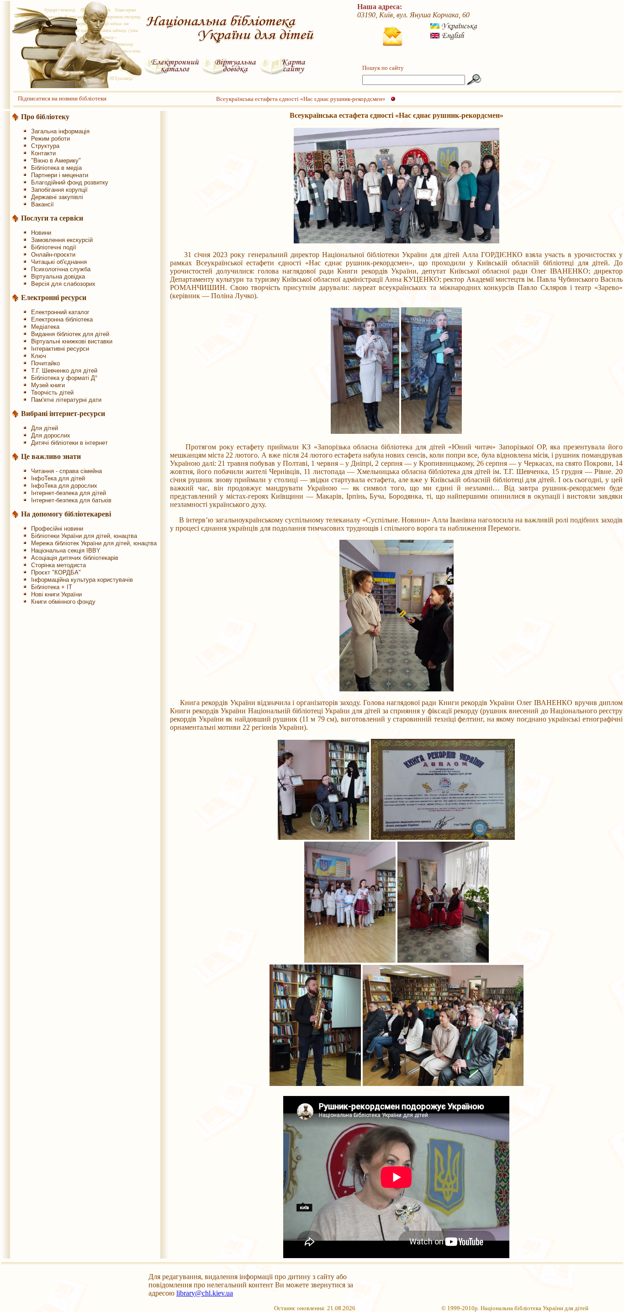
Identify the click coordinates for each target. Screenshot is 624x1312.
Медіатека (45, 326)
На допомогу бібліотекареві (66, 514)
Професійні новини (57, 528)
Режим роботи (50, 138)
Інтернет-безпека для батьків (71, 500)
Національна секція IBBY (65, 550)
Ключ (38, 356)
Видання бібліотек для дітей (70, 334)
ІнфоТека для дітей (58, 478)
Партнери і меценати (59, 175)
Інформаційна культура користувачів (82, 579)
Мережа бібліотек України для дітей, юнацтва (94, 543)
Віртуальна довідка (58, 276)
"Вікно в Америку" (56, 160)
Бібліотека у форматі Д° (64, 377)
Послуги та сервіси (52, 218)
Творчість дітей (52, 392)
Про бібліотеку (45, 117)
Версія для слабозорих (63, 283)
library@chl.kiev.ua (204, 1293)
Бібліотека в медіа (56, 167)
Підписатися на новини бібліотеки (62, 98)
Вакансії (42, 204)
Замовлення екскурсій (62, 240)
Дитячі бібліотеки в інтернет (69, 442)
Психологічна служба (60, 269)
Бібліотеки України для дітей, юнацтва (84, 535)
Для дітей (44, 428)
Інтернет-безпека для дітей (68, 493)
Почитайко (45, 363)
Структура (45, 145)
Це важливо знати (51, 456)
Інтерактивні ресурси (60, 348)
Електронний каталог (60, 312)
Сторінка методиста (58, 565)
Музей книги (48, 385)
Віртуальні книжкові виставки (71, 341)
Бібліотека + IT (51, 587)
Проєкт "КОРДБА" (56, 572)
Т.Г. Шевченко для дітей (64, 370)
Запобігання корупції (59, 189)
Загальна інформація (60, 131)
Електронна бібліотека (62, 319)
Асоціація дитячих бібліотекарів (74, 557)
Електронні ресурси (53, 297)
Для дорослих (50, 435)
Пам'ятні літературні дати (66, 399)
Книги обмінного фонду (63, 601)
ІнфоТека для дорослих (64, 485)
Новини (41, 232)
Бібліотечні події (53, 247)
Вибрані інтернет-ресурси (63, 413)
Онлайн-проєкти (53, 254)
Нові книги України (56, 594)
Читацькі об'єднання (59, 261)
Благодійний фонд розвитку (69, 182)
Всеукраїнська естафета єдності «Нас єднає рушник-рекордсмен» (301, 98)
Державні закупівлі (57, 197)
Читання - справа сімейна (66, 471)
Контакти (43, 153)
